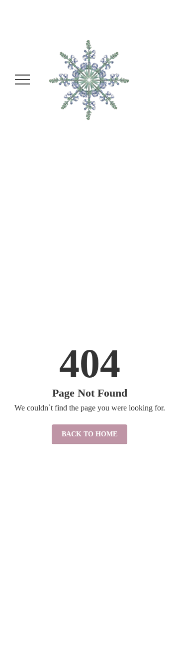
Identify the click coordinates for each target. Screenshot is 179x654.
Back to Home (89, 434)
